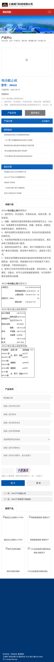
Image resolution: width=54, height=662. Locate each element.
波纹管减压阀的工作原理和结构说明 (16, 135)
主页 (10, 41)
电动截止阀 (32, 41)
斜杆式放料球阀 (13, 571)
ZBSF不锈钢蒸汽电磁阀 (21, 499)
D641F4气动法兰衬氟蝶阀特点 (15, 177)
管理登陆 (21, 654)
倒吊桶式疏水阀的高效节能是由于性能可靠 (19, 146)
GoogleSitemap (11, 659)
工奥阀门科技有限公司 (10, 657)
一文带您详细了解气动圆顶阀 (14, 188)
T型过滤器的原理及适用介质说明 (15, 151)
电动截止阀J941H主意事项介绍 (15, 172)
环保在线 (14, 654)
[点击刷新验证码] (22, 470)
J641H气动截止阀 (18, 493)
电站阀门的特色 (9, 183)
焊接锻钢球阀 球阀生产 (39, 540)
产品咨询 (12, 113)
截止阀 (24, 41)
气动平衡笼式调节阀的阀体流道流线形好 (18, 156)
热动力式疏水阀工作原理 (12, 193)
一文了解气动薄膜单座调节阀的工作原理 (18, 140)
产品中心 (17, 41)
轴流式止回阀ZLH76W (13, 540)
